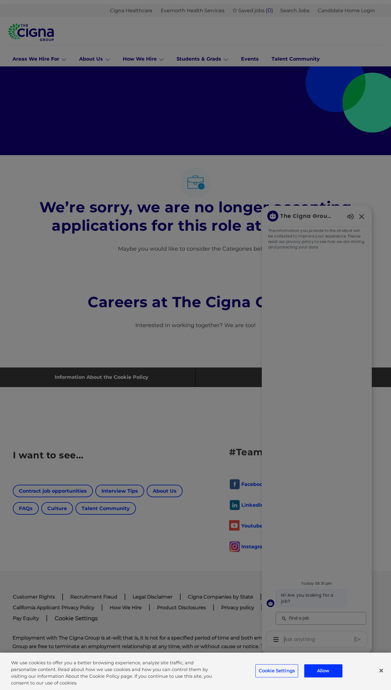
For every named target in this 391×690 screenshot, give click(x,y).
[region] (195, 671)
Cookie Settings (277, 670)
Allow (323, 670)
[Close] (381, 670)
